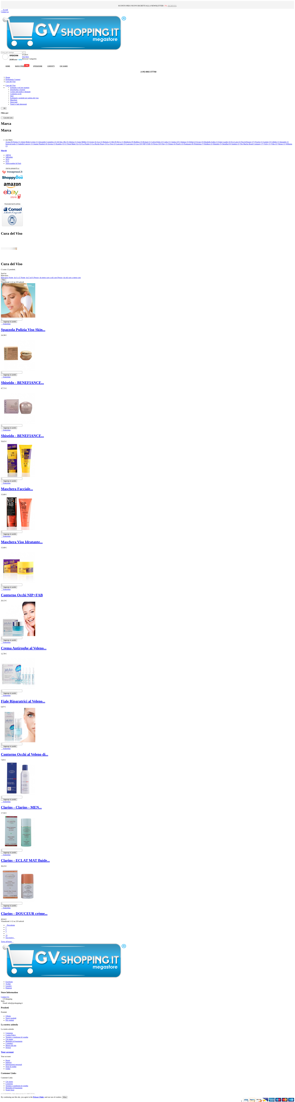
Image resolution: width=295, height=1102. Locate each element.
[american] (259, 1101)
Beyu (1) (120, 142)
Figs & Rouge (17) (248, 142)
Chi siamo (9, 1039)
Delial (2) (192, 142)
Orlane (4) (172, 144)
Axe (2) (100, 142)
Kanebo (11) (60, 144)
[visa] (246, 1101)
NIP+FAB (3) (148, 144)
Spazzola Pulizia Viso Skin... (23, 330)
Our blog (25, 57)
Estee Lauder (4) (224, 142)
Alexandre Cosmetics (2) (47, 142)
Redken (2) (208, 144)
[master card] (252, 1101)
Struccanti (13, 102)
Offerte (8, 1016)
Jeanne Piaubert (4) (40, 144)
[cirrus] (291, 1101)
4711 (7, 161)
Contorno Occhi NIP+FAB (22, 595)
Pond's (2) (180, 144)
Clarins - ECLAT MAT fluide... (25, 860)
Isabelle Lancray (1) (25, 144)
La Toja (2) (111, 144)
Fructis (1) (259, 142)
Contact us (5, 12)
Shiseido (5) (217, 144)
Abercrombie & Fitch (13, 163)
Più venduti (10, 1020)
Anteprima (5, 324)
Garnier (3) (267, 142)
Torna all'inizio (7, 942)
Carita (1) (167, 142)
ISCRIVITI (172, 6)
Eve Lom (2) (236, 142)
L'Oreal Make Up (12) (73, 144)
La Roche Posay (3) (99, 144)
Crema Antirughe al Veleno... (23, 648)
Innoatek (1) (284, 142)
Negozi (8, 1048)
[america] (272, 1101)
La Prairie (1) (87, 144)
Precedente (10, 925)
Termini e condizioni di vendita (17, 1037)
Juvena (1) (52, 144)
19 (6, 936)
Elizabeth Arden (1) (211, 142)
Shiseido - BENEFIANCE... (22, 382)
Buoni (8, 1060)
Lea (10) (139, 144)
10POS (8, 155)
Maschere (13, 100)
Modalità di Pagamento (14, 1041)
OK (4, 108)
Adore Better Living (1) (29, 142)
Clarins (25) (175, 142)
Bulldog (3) (138, 142)
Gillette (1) (275, 142)
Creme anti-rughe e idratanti (20, 92)
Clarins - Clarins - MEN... (21, 807)
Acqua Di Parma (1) (13, 142)
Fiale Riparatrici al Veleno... (23, 701)
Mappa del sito (11, 1045)
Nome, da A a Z (15, 278)
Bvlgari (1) (147, 142)
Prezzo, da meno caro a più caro (46, 278)
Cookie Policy (11, 1035)
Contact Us (5, 997)
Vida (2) (274, 144)
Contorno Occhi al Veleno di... (24, 754)
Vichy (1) (267, 144)
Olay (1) (164, 144)
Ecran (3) (200, 142)
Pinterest (9, 988)
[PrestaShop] (12, 228)
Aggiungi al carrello (9, 322)
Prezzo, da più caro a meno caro (69, 278)
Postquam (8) (189, 144)
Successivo (10, 938)
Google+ (9, 986)
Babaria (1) (107, 142)
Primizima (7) (199, 144)
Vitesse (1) (282, 144)
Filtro (3, 280)
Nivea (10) (157, 144)
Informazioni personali (14, 1065)
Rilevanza (5, 278)
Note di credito (11, 1067)
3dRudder (9, 157)
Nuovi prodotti (11, 1018)
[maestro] (278, 1101)
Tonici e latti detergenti (18, 104)
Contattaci (9, 1043)
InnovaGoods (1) (12, 144)
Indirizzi (9, 1062)
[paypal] (265, 1101)
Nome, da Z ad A (27, 278)
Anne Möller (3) (83, 142)
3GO (7, 159)
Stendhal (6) (227, 144)
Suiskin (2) (236, 144)
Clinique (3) (184, 142)
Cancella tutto (7, 118)
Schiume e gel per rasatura (19, 88)
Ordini (8, 1069)
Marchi (4, 151)
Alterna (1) (73, 142)
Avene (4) (93, 142)
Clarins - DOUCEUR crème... (24, 913)
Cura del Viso (11, 85)
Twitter (8, 984)
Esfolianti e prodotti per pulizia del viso (24, 98)
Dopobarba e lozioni (17, 90)
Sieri (11, 96)
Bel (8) (114, 142)
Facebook (9, 982)
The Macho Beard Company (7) (252, 144)
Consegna (9, 1033)
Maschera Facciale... (17, 489)
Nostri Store (10, 1090)
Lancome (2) (131, 144)
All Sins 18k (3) (63, 142)
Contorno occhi (15, 94)
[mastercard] (285, 1101)
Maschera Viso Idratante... (22, 542)
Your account (7, 1052)
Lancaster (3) (121, 144)
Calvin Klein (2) (157, 142)
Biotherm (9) (129, 142)
